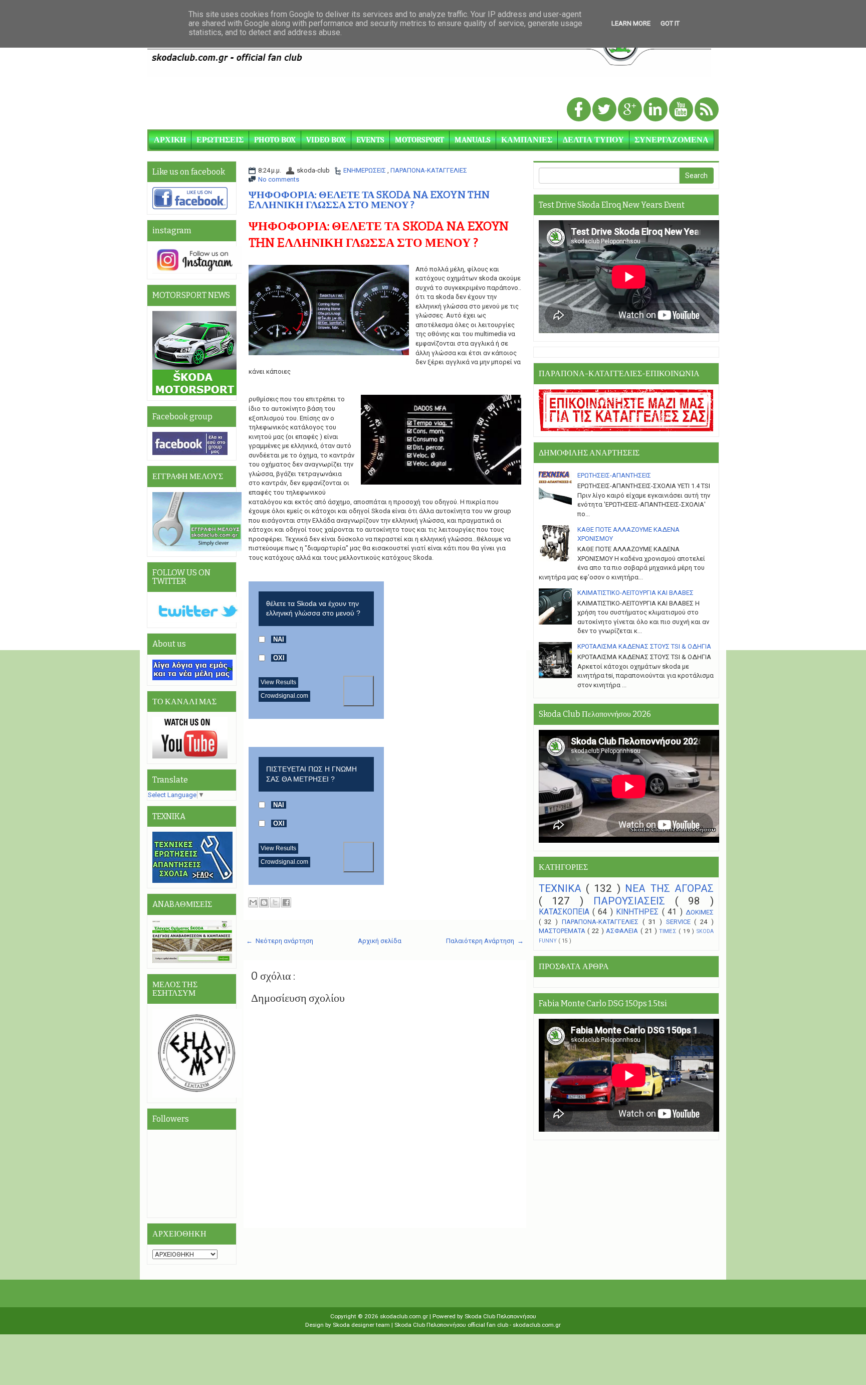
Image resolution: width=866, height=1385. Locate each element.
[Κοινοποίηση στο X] (275, 902)
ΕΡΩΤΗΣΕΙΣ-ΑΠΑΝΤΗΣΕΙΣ (614, 475)
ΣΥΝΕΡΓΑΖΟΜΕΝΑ (671, 139)
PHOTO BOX (275, 139)
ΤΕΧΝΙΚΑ (562, 888)
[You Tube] (682, 110)
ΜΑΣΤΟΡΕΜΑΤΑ (563, 931)
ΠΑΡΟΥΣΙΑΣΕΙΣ (634, 901)
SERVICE (680, 922)
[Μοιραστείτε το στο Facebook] (286, 902)
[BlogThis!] (264, 902)
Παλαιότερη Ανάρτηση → (485, 941)
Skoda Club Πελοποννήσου (500, 1316)
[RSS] (707, 110)
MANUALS (473, 139)
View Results (278, 682)
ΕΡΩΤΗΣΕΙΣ (220, 139)
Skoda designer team (362, 1324)
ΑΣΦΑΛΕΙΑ (623, 931)
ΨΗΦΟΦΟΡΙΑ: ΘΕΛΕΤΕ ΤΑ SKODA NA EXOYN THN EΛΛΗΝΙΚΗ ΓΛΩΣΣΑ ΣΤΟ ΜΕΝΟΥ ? (369, 200)
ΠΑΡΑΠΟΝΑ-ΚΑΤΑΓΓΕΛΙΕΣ (428, 170)
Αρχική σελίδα (379, 941)
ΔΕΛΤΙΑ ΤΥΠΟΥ (593, 139)
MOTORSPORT (419, 139)
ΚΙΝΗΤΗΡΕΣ (639, 911)
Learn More (631, 23)
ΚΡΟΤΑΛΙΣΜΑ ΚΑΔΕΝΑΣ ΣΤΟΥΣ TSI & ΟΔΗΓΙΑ (644, 646)
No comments (278, 179)
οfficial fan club (489, 1324)
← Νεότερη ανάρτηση (279, 941)
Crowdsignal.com (284, 695)
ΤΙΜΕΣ (669, 931)
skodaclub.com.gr (404, 1316)
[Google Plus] (630, 110)
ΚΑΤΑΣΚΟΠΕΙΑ (565, 911)
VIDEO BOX (326, 139)
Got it (670, 23)
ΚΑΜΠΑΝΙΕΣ (526, 139)
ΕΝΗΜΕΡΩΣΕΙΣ (365, 170)
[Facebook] (579, 110)
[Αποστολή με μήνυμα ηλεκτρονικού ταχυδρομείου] (253, 902)
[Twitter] (605, 110)
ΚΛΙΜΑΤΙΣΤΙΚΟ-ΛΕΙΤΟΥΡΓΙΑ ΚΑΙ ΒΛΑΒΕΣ (635, 592)
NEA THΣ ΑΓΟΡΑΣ (669, 888)
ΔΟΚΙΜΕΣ (700, 912)
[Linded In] (656, 110)
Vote (358, 691)
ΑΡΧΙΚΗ (170, 139)
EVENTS (370, 139)
